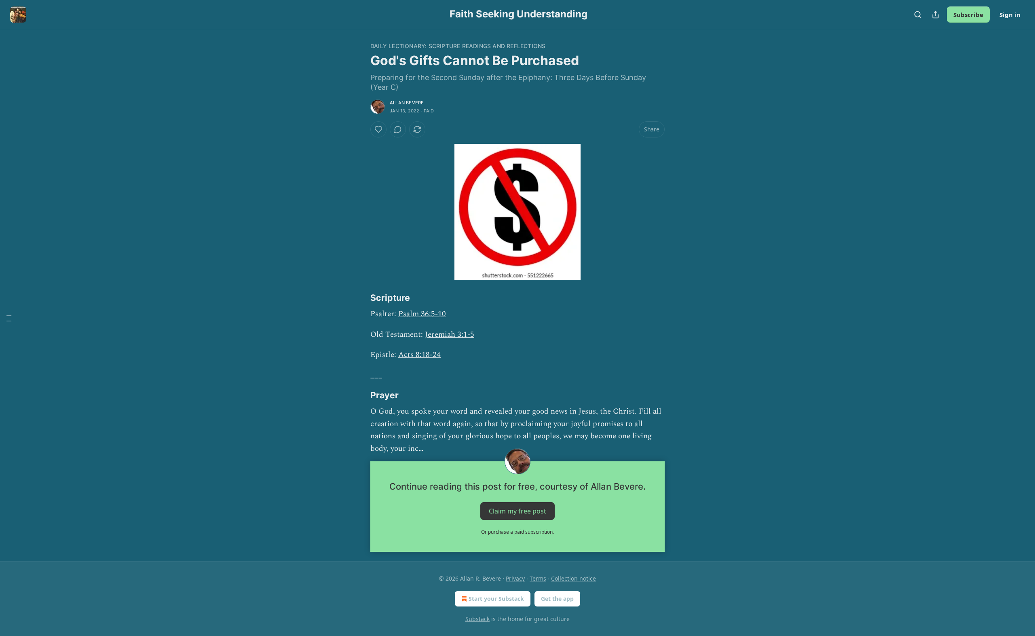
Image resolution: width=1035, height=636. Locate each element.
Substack (477, 619)
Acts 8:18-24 (419, 355)
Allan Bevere (407, 103)
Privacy (515, 578)
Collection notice (573, 578)
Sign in (1009, 15)
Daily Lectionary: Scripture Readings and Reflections (457, 45)
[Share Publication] (935, 14)
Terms (538, 578)
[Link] (359, 297)
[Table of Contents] (9, 318)
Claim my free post (517, 510)
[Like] (378, 129)
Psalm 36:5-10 (422, 314)
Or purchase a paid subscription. (517, 531)
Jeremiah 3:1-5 (449, 334)
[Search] (918, 14)
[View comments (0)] (398, 129)
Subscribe (968, 15)
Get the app (557, 598)
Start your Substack (496, 598)
